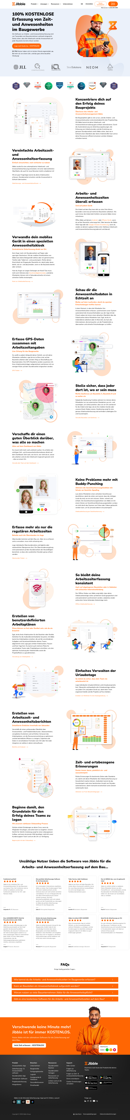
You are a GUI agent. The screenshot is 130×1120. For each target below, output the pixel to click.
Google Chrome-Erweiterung (99, 225)
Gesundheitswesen (37, 1082)
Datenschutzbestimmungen (108, 1114)
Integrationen (16, 1084)
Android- (95, 220)
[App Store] (91, 1077)
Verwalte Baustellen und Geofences (86, 418)
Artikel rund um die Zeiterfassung (55, 1082)
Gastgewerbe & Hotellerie (35, 1078)
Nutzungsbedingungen (90, 1114)
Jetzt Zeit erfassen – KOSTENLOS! (29, 1045)
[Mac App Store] (91, 1083)
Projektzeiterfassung (19, 1082)
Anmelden (89, 4)
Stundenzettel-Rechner (53, 1067)
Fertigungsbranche (36, 1071)
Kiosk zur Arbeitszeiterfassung (21, 281)
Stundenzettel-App (19, 1076)
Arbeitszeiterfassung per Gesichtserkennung (88, 511)
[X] (97, 1101)
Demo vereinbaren (100, 4)
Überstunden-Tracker (18, 558)
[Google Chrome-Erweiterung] (91, 1088)
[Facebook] (88, 1101)
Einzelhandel (34, 1085)
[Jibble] (18, 4)
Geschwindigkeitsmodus (37, 273)
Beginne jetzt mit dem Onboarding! (22, 840)
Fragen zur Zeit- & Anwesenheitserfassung (74, 1075)
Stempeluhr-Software (19, 1079)
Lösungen (43, 4)
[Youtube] (94, 1101)
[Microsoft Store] (105, 1083)
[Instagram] (91, 1101)
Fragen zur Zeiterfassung (71, 1070)
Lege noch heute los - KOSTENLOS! (26, 46)
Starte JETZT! (113, 4)
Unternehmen (68, 4)
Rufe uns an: (109, 7)
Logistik (33, 1074)
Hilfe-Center (70, 1066)
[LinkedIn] (85, 1101)
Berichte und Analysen (19, 747)
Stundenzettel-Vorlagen (53, 1072)
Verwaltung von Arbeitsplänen (21, 657)
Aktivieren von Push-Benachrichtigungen (87, 792)
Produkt (34, 4)
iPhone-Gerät (106, 220)
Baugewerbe (34, 1069)
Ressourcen (55, 4)
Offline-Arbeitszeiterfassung (83, 604)
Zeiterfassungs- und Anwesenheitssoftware (25, 183)
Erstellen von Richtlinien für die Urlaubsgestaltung (90, 696)
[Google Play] (105, 1077)
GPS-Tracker (16, 370)
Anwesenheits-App (19, 1066)
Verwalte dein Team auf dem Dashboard (24, 463)
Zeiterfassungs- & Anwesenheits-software (18, 1071)
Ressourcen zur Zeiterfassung (53, 1077)
